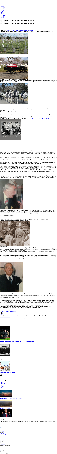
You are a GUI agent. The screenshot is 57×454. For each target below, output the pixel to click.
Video (3, 9)
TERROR (4, 15)
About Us (2, 5)
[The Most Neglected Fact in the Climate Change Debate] (6, 397)
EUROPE (4, 7)
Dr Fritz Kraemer (6, 311)
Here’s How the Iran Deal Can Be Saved (7, 372)
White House (14, 311)
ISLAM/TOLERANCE (5, 8)
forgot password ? (2, 440)
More (3, 10)
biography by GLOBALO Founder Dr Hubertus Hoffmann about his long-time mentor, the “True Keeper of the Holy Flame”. (42, 118)
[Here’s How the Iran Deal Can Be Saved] (5, 370)
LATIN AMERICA (3, 383)
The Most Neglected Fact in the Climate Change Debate (11, 398)
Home (2, 12)
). (20, 30)
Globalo (2, 26)
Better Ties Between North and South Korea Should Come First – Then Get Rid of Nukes (17, 341)
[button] (1, 450)
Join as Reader (3, 443)
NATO (2, 385)
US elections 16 (11, 311)
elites (8, 311)
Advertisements (3, 435)
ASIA (3, 16)
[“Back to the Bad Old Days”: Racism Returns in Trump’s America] (6, 416)
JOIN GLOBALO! (2, 430)
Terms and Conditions (4, 434)
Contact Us (2, 17)
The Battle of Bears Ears (5, 408)
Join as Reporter (3, 444)
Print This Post (2, 310)
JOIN (2, 11)
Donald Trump (2, 311)
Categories (2, 6)
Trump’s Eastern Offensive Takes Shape (5, 317)
